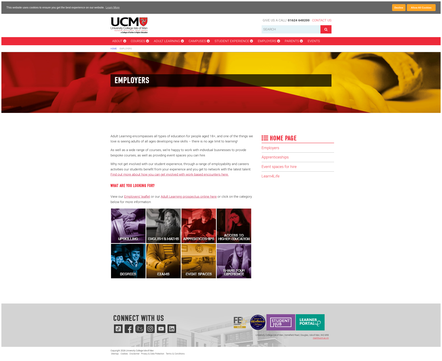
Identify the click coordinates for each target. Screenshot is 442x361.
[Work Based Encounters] (234, 260)
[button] (121, 7)
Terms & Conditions (175, 353)
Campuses (198, 41)
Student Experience (232, 41)
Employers (267, 41)
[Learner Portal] (310, 323)
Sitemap (115, 353)
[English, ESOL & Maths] (163, 225)
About (117, 41)
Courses (138, 41)
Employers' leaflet (137, 197)
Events (314, 41)
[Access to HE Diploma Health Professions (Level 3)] (234, 225)
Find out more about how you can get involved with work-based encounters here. (169, 174)
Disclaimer (134, 353)
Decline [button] (398, 7)
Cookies (124, 353)
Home (113, 48)
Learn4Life (271, 176)
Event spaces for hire (279, 166)
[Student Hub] (280, 323)
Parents (292, 41)
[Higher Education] (128, 260)
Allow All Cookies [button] (421, 7)
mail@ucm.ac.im (321, 338)
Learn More (113, 7)
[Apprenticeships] (198, 225)
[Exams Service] (163, 260)
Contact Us (322, 20)
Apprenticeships (275, 157)
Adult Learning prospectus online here (189, 197)
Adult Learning (167, 41)
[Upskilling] (128, 225)
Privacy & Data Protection (152, 353)
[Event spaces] (198, 260)
